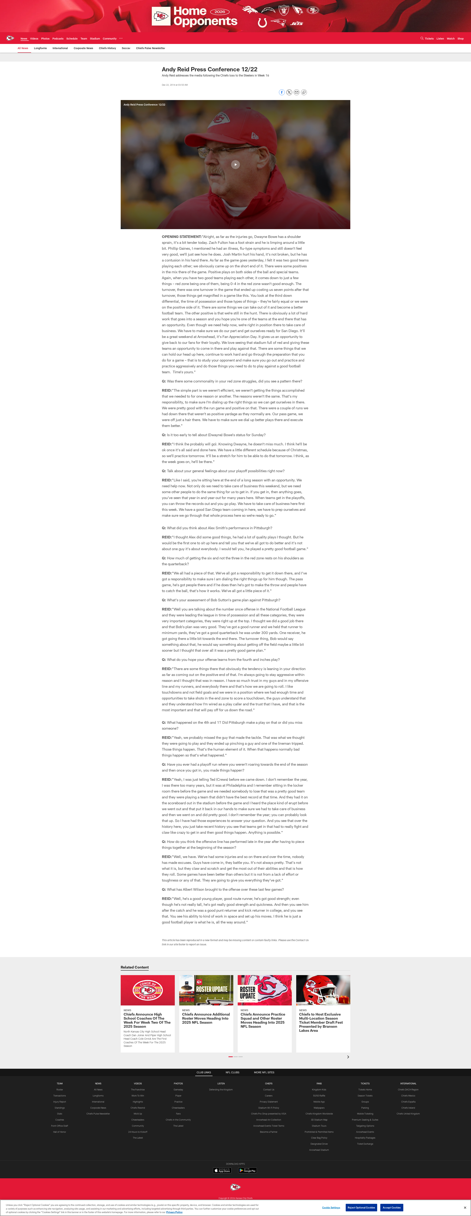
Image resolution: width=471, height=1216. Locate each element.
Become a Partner (268, 1131)
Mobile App (319, 1101)
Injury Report (59, 1101)
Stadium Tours (319, 1125)
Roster (59, 1089)
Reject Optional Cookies (361, 1207)
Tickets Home (365, 1089)
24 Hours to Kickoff (137, 1131)
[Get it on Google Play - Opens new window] (247, 1172)
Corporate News (98, 1107)
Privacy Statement (269, 1101)
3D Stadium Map (319, 1119)
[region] (235, 1208)
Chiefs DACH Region (408, 1089)
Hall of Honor (59, 1131)
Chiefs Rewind (138, 1107)
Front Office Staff (59, 1125)
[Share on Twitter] (289, 94)
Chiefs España (408, 1101)
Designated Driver (319, 1143)
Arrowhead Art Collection (268, 1119)
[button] (235, 164)
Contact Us (268, 1089)
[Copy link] (304, 92)
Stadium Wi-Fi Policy (268, 1107)
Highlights (138, 1101)
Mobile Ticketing (365, 1113)
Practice (178, 1101)
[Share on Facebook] (282, 94)
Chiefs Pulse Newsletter (98, 1113)
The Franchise (138, 1089)
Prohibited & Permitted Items (319, 1131)
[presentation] (348, 1057)
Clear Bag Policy (319, 1137)
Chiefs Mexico (408, 1095)
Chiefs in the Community (178, 1119)
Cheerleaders (137, 1119)
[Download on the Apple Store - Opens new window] (222, 1171)
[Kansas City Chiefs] (235, 1187)
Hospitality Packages (365, 1137)
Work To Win (138, 1095)
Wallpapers (319, 1107)
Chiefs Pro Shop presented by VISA (268, 1113)
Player (178, 1095)
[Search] (422, 38)
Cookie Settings (331, 1207)
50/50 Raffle (319, 1095)
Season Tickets (365, 1095)
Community (138, 1125)
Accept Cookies (392, 1207)
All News (98, 1089)
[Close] (465, 1207)
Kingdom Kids (319, 1089)
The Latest (138, 1137)
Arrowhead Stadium (319, 1150)
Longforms (98, 1095)
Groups (365, 1101)
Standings (60, 1107)
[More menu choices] (120, 38)
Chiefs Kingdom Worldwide (319, 1113)
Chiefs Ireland (408, 1107)
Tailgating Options (365, 1125)
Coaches (59, 1119)
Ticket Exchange (365, 1143)
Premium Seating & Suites (365, 1119)
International (98, 1101)
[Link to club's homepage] (10, 38)
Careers (268, 1095)
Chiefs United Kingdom (408, 1113)
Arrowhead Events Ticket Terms (268, 1125)
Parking (365, 1107)
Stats (59, 1113)
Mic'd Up (138, 1113)
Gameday (178, 1089)
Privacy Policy (174, 1212)
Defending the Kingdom (221, 1089)
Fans (178, 1113)
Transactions (59, 1095)
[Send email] (297, 94)
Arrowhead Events (365, 1131)
